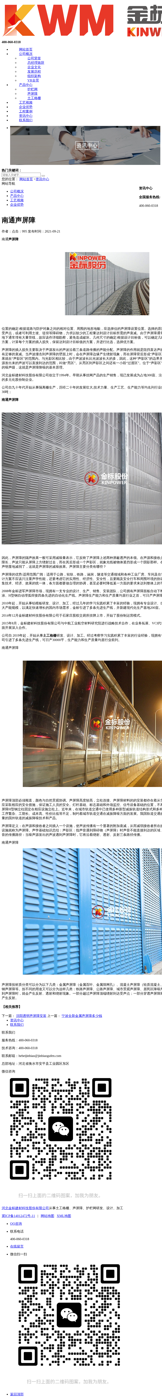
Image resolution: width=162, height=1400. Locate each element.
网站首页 (25, 49)
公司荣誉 (34, 58)
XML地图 (64, 1216)
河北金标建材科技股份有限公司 (25, 1208)
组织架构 (34, 76)
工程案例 (25, 111)
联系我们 (25, 120)
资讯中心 (25, 116)
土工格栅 (34, 98)
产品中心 (25, 85)
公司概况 (25, 54)
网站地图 (47, 1216)
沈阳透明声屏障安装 (31, 1016)
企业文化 (34, 67)
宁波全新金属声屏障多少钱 (82, 1016)
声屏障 (32, 93)
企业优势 (25, 107)
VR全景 (33, 80)
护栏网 (32, 89)
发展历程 (34, 71)
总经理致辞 (35, 62)
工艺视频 (25, 102)
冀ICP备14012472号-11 (18, 1216)
